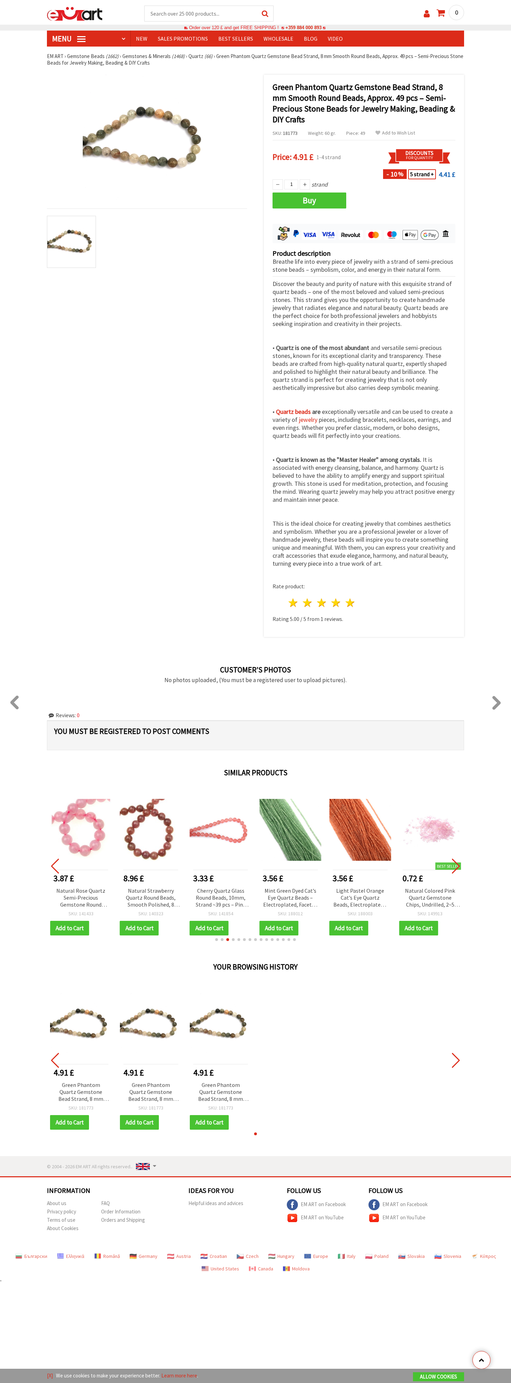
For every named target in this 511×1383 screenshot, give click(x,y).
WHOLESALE (278, 38)
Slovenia (452, 1256)
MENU (62, 38)
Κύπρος (488, 1256)
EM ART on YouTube (322, 1217)
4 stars (336, 603)
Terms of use (61, 1220)
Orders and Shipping (123, 1220)
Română (111, 1256)
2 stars (308, 603)
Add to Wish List (398, 133)
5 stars (350, 603)
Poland (381, 1256)
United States (225, 1269)
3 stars (322, 603)
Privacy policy (61, 1211)
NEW (141, 38)
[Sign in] (427, 13)
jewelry (308, 420)
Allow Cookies (438, 1376)
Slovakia (416, 1256)
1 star (293, 603)
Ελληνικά (75, 1256)
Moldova (301, 1269)
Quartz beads (293, 412)
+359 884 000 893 (303, 27)
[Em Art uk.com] (75, 13)
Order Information (120, 1211)
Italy (351, 1256)
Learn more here (179, 1375)
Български (35, 1256)
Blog (310, 38)
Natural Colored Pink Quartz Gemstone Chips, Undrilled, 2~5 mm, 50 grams (430, 898)
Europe (320, 1256)
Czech (252, 1256)
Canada (265, 1269)
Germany (148, 1256)
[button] (216, 939)
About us (56, 1203)
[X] (50, 1375)
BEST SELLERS (235, 38)
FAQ (105, 1203)
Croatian (218, 1256)
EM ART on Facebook (323, 1204)
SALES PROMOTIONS (183, 38)
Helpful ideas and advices (215, 1203)
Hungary (285, 1256)
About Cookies (63, 1228)
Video (335, 38)
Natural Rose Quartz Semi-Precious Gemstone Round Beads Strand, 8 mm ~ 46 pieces (80, 898)
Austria (183, 1256)
